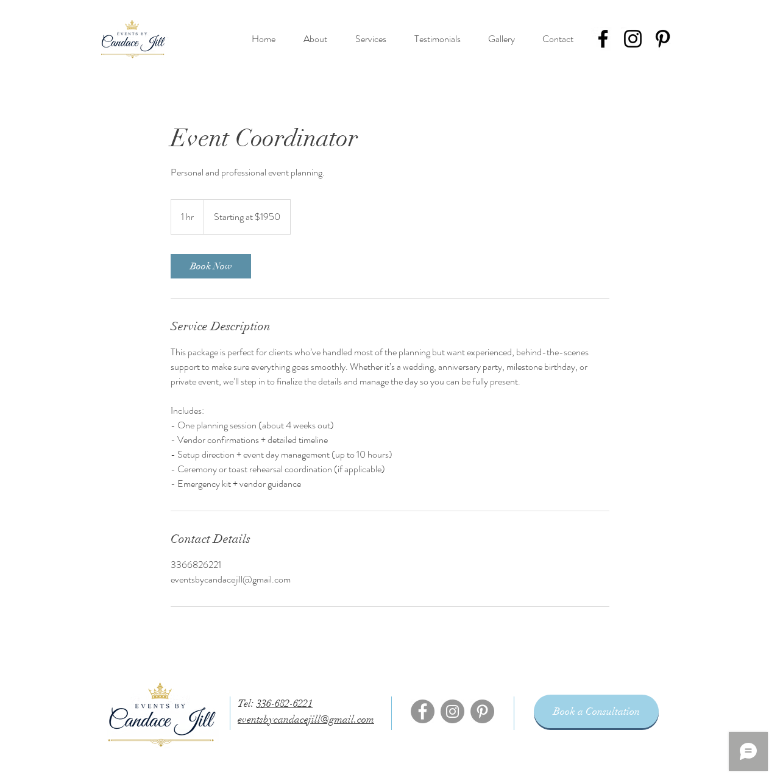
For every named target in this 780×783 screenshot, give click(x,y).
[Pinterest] (663, 39)
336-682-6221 (285, 703)
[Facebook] (603, 39)
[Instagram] (633, 39)
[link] (211, 266)
